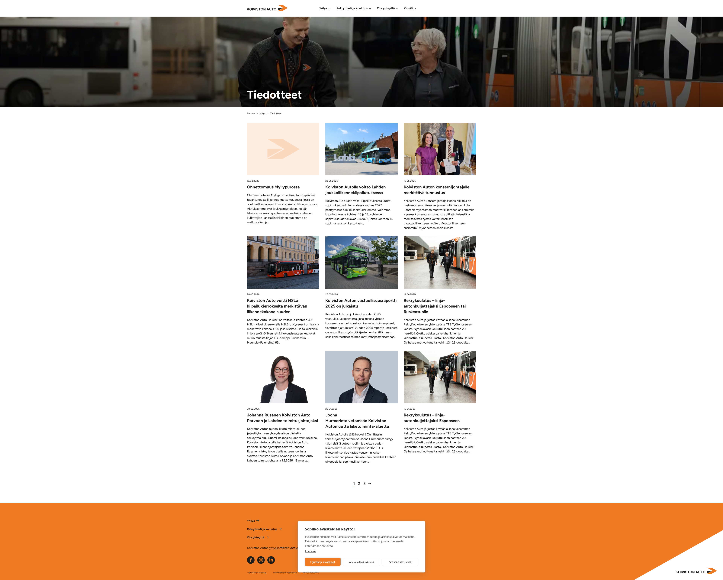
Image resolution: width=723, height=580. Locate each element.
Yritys (262, 113)
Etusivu (251, 113)
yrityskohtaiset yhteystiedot (288, 548)
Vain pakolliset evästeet (361, 562)
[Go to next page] (369, 483)
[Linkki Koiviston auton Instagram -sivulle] (261, 563)
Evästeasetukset (400, 562)
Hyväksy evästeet (322, 562)
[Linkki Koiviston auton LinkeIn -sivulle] (271, 563)
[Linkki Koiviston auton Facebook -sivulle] (251, 563)
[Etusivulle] (267, 8)
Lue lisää (310, 551)
